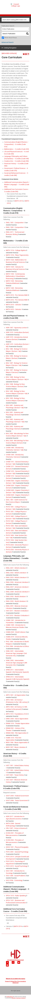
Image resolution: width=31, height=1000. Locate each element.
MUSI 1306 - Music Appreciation (17, 742)
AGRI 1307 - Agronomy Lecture (16, 327)
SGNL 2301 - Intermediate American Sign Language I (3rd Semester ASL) (16, 653)
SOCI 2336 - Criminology (14, 880)
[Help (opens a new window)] (28, 54)
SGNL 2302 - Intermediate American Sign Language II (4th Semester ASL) (16, 663)
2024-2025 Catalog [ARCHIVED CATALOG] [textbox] (15, 20)
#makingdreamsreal (15, 960)
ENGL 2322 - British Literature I (16, 573)
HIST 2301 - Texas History (15, 775)
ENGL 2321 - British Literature (16, 568)
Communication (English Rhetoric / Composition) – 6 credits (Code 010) (16, 144)
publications (9, 996)
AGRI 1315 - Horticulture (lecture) (17, 332)
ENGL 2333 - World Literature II (16, 601)
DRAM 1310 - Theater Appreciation (17, 723)
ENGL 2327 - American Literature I (17, 587)
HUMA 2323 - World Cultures (15, 632)
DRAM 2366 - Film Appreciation (16, 733)
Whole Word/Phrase (11, 37)
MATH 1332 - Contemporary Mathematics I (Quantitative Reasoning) (15, 276)
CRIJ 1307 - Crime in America (16, 828)
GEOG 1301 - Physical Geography (17, 847)
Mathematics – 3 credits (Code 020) (16, 149)
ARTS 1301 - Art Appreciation (16, 695)
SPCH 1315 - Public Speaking (16, 895)
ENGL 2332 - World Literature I (16, 596)
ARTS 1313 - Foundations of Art (16, 714)
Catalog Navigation (10, 48)
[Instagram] (13, 962)
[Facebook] (7, 962)
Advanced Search (8, 42)
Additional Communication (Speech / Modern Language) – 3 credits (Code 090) (16, 184)
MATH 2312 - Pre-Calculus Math (17, 295)
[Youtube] (7, 965)
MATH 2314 (19, 201)
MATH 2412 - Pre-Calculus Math (17, 300)
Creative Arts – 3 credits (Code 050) (16, 161)
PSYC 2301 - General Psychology (17, 852)
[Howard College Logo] (16, 6)
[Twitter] (18, 962)
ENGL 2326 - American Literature (17, 582)
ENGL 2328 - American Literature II (17, 592)
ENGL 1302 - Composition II (15, 227)
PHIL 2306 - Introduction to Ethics (17, 646)
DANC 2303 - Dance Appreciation (17, 719)
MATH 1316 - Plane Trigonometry (17, 255)
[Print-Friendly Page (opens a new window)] (26, 54)
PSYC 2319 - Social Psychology (16, 866)
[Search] (27, 34)
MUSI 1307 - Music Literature (16, 747)
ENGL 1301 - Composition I (15, 222)
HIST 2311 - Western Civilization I (17, 611)
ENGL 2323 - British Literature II (16, 577)
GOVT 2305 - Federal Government (17, 796)
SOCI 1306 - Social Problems (15, 876)
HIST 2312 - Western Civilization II (17, 615)
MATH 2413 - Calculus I (14, 309)
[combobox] (15, 20)
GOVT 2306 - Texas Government (17, 800)
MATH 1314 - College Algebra (16, 250)
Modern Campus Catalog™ (19, 998)
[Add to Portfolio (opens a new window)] (24, 54)
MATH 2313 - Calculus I (14, 304)
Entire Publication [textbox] (8, 29)
